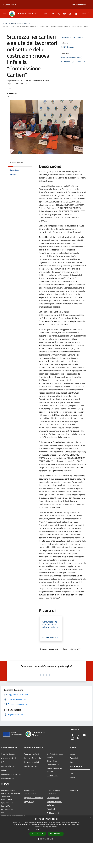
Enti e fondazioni (7, 766)
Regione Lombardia (10, 4)
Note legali (51, 809)
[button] (46, 839)
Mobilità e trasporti (31, 766)
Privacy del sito (53, 797)
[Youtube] (63, 13)
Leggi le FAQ (29, 801)
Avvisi (72, 762)
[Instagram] (69, 13)
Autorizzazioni (52, 775)
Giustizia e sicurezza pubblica (55, 755)
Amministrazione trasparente (53, 792)
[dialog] (46, 829)
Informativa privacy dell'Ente (54, 803)
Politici (4, 770)
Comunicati (22, 23)
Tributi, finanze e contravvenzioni (53, 763)
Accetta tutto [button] (37, 834)
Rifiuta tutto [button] (55, 834)
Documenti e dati (8, 778)
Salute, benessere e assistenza (54, 770)
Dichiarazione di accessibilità (53, 815)
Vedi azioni (77, 37)
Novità (13, 23)
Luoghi (72, 773)
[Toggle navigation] (4, 13)
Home (5, 23)
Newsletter (74, 790)
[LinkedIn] (75, 13)
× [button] (90, 818)
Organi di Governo (8, 754)
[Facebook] (52, 13)
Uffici (3, 762)
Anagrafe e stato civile (32, 754)
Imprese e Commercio (32, 758)
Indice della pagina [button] (16, 163)
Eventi (72, 777)
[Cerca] (88, 13)
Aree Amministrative (9, 758)
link (68, 829)
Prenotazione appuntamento (29, 792)
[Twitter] (58, 13)
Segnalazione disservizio (33, 797)
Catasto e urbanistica (32, 762)
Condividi (65, 37)
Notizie (72, 754)
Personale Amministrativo (11, 774)
